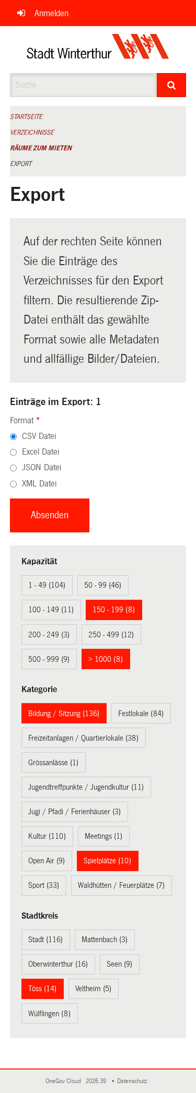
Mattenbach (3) (105, 939)
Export (20, 164)
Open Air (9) (46, 861)
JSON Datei (41, 467)
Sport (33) (43, 885)
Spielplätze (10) (107, 861)
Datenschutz (134, 1081)
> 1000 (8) (105, 659)
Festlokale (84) (141, 713)
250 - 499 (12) (111, 635)
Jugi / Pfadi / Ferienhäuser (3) (74, 811)
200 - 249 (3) (49, 635)
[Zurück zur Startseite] (98, 49)
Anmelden (51, 13)
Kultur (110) (47, 836)
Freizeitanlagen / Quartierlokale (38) (83, 738)
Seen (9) (119, 964)
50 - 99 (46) (102, 585)
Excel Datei (40, 451)
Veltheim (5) (93, 988)
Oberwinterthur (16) (58, 964)
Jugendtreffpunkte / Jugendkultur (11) (86, 787)
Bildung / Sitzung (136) (63, 713)
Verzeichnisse (32, 132)
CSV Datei (39, 436)
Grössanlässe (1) (53, 762)
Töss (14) (42, 988)
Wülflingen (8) (49, 1013)
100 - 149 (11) (51, 609)
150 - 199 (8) (114, 609)
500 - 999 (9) (49, 659)
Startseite (26, 117)
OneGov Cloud (64, 1081)
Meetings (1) (103, 836)
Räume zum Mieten (41, 148)
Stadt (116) (45, 939)
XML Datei (39, 483)
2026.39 (96, 1081)
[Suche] (171, 85)
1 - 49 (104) (46, 585)
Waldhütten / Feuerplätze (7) (121, 885)
